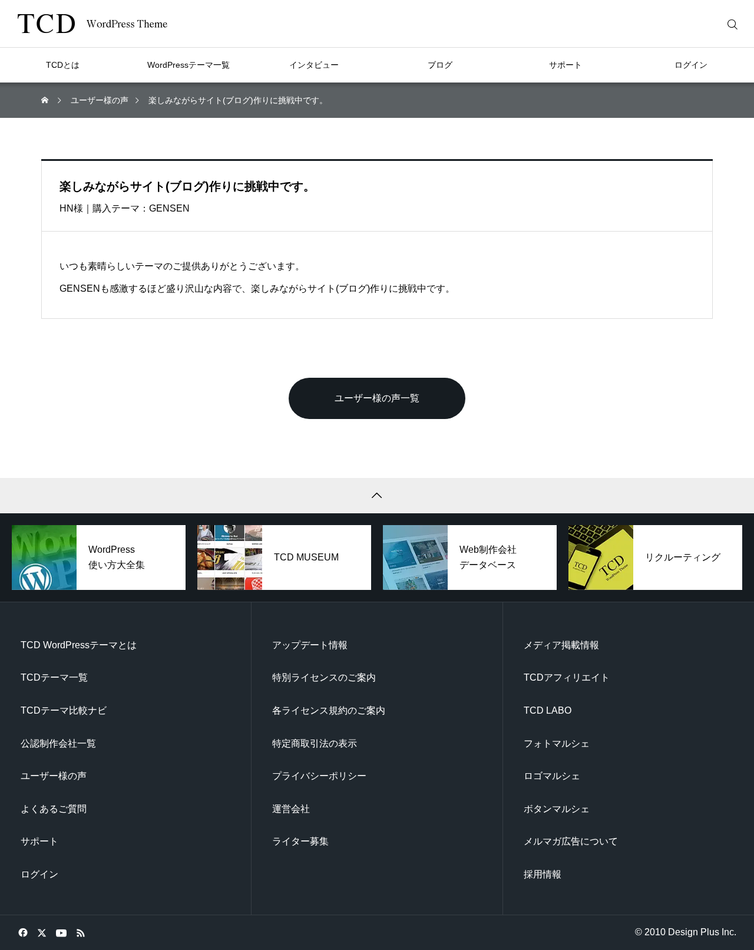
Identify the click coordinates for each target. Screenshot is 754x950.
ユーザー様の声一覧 (377, 398)
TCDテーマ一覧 (54, 677)
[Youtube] (61, 932)
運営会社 (291, 809)
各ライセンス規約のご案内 (328, 710)
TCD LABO (547, 710)
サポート (39, 841)
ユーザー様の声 (54, 776)
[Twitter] (42, 932)
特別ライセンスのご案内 (324, 677)
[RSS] (80, 932)
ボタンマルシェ (557, 809)
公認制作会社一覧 (58, 743)
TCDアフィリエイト (567, 677)
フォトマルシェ (557, 743)
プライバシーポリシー (319, 776)
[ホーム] (46, 100)
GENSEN (169, 208)
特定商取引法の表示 (314, 743)
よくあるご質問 (54, 809)
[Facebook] (23, 932)
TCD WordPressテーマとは (79, 645)
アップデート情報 (310, 645)
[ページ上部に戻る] (377, 495)
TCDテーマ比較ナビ (64, 710)
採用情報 (542, 874)
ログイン (39, 874)
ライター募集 (300, 841)
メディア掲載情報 (561, 645)
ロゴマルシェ (552, 776)
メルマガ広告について (571, 841)
